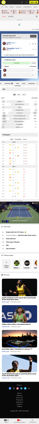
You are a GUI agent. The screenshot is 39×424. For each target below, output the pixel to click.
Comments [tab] (8, 83)
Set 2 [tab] (24, 94)
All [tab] (14, 94)
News (6, 7)
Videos (35, 7)
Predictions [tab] (31, 83)
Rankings (18, 7)
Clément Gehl (6, 326)
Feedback (19, 406)
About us (19, 393)
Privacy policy (19, 400)
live (4, 16)
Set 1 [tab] (18, 94)
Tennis (6, 422)
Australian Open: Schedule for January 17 (17, 349)
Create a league (6, 266)
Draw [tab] (23, 83)
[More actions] (37, 83)
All (10, 16)
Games (12, 7)
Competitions (27, 7)
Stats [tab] (17, 83)
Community (32, 422)
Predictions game (19, 422)
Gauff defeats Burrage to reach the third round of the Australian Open (19, 374)
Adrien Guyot (5, 302)
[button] (26, 2)
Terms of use (19, 397)
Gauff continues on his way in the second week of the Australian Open (19, 298)
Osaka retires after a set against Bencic (16, 324)
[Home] (2, 7)
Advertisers (19, 395)
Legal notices (19, 402)
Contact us (19, 404)
